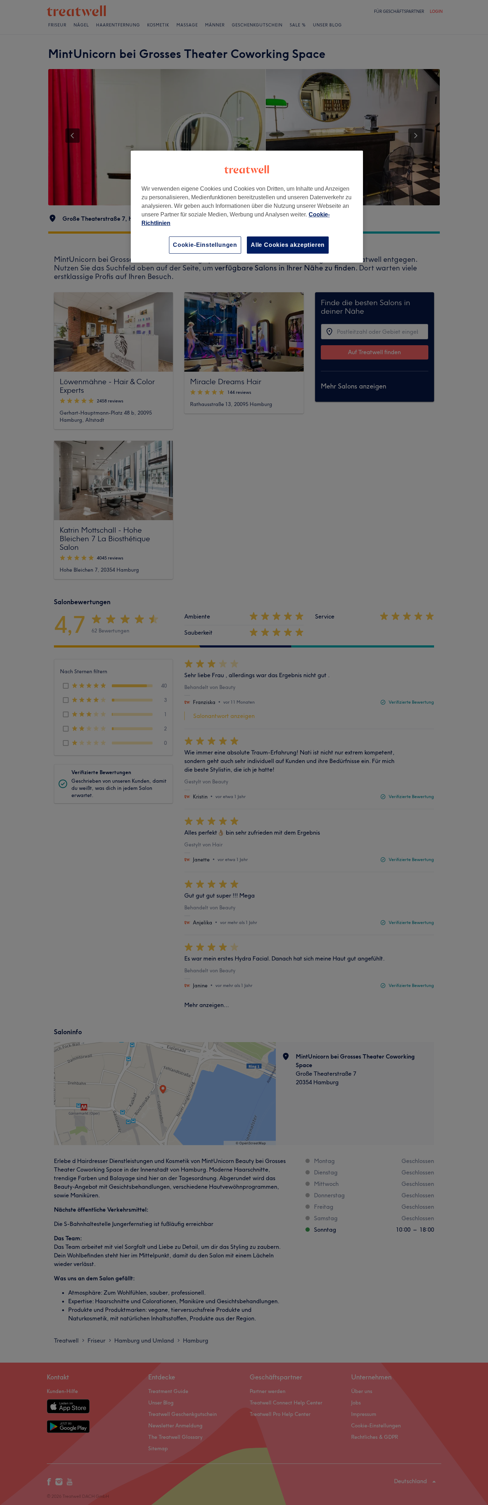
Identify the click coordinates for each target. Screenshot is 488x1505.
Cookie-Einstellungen (205, 245)
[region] (247, 207)
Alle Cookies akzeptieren (288, 245)
